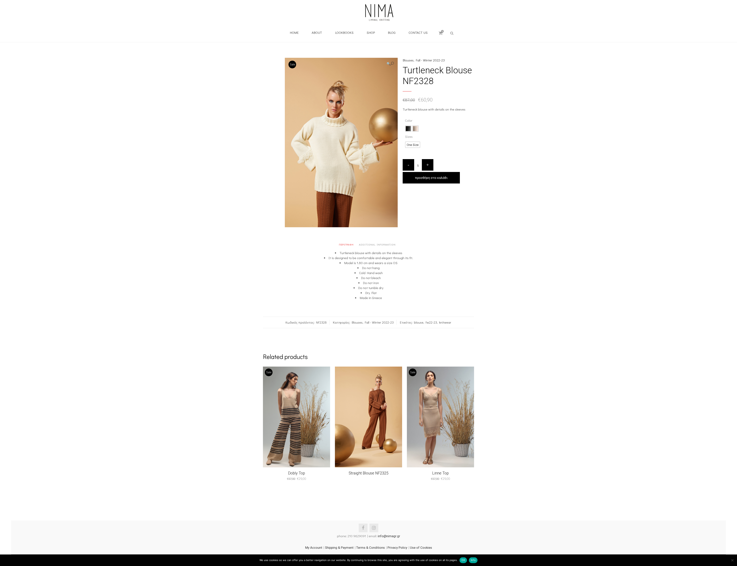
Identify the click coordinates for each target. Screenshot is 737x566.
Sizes (409, 136)
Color (408, 120)
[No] (732, 560)
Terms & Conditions (370, 547)
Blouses (408, 60)
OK (463, 560)
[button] (390, 63)
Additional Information (377, 244)
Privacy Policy (397, 547)
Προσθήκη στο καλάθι (431, 178)
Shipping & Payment (339, 547)
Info (473, 560)
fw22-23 (431, 322)
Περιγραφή (346, 244)
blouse (418, 322)
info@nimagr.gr (389, 536)
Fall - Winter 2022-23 (430, 60)
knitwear (445, 322)
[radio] (408, 128)
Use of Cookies (421, 547)
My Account (313, 547)
